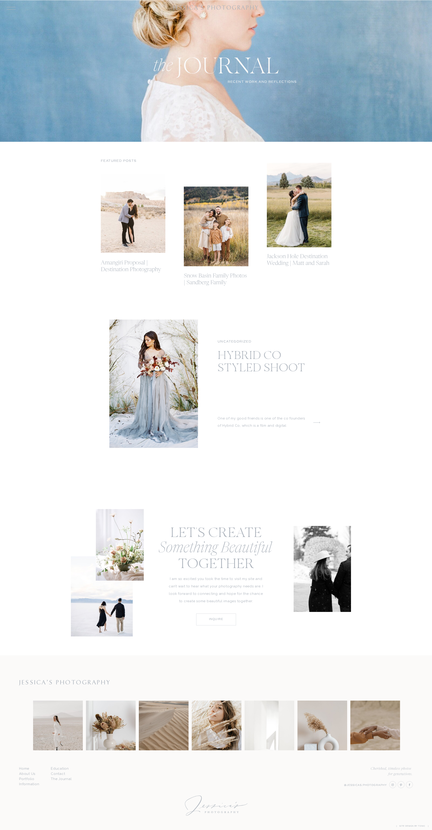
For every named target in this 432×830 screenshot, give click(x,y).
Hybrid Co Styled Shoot (261, 362)
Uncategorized (234, 341)
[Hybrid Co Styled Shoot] (153, 384)
